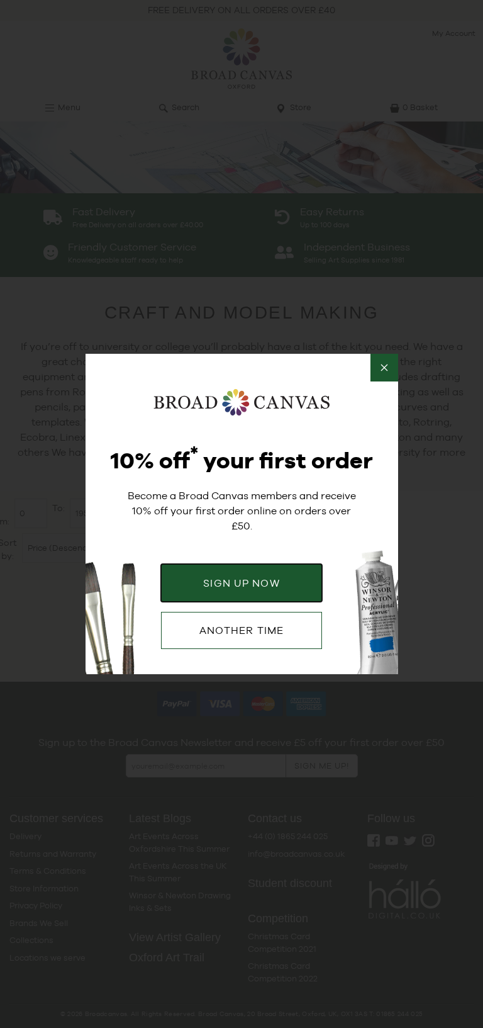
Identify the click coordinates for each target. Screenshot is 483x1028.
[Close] (384, 367)
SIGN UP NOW (241, 583)
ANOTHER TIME (241, 630)
